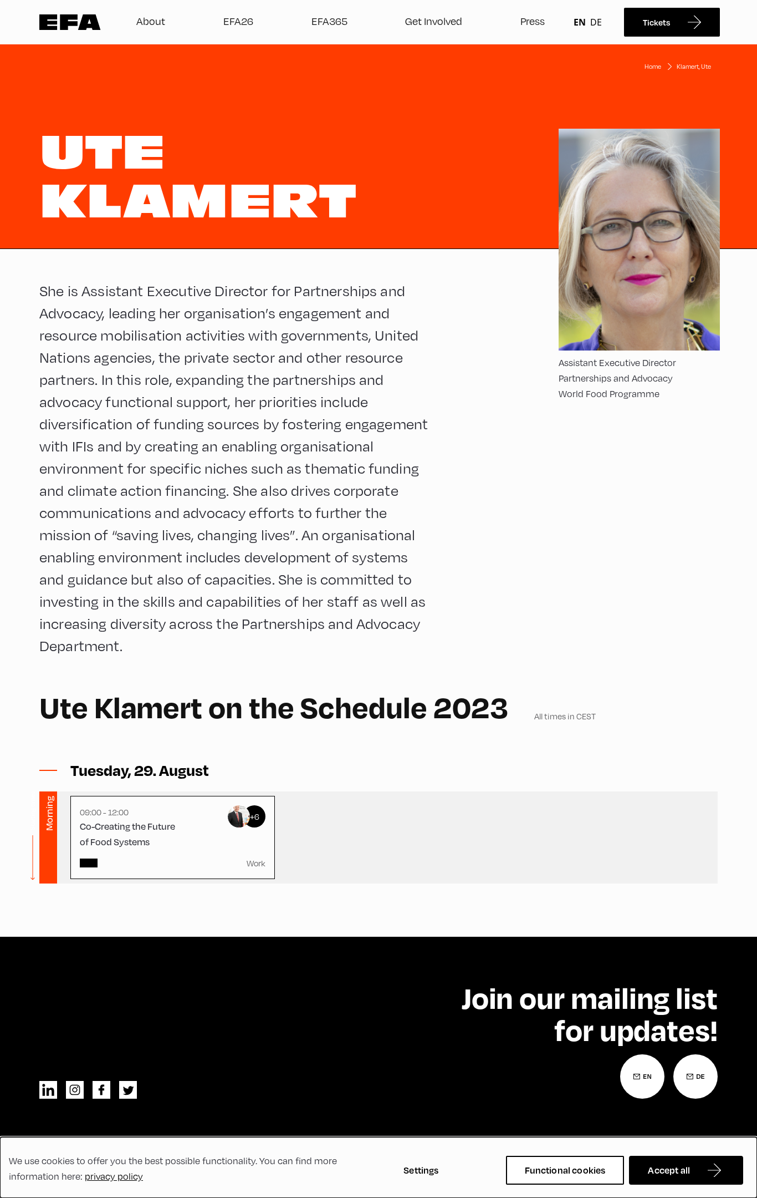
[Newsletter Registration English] (642, 1076)
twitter (128, 1090)
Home (653, 66)
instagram (75, 1090)
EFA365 (329, 21)
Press (532, 21)
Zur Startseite (70, 22)
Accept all (669, 1170)
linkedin (48, 1090)
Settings (420, 1170)
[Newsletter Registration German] (695, 1076)
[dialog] (378, 1167)
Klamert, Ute (694, 66)
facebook (101, 1090)
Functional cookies (565, 1170)
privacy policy (114, 1176)
